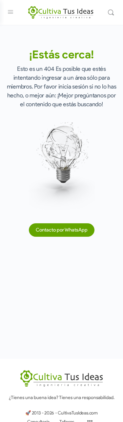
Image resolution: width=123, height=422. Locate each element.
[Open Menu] (10, 12)
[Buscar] (111, 12)
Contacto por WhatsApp (62, 230)
